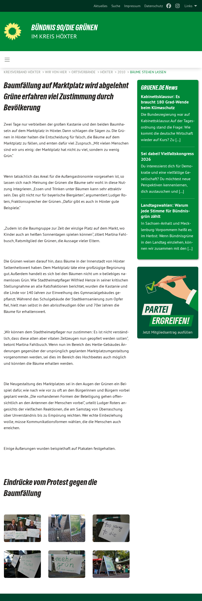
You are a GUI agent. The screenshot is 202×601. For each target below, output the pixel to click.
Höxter (107, 72)
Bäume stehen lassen (148, 72)
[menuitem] (100, 6)
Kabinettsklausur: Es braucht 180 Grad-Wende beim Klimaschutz (165, 102)
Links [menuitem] (188, 6)
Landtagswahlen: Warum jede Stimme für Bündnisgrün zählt (165, 210)
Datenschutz (153, 6)
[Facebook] (169, 6)
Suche (115, 6)
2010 (122, 72)
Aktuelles (100, 6)
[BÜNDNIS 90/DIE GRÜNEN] (12, 31)
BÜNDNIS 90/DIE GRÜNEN (64, 27)
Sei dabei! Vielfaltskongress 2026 (167, 156)
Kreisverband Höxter (22, 72)
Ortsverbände (84, 72)
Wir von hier (56, 72)
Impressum (132, 6)
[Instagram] (178, 6)
